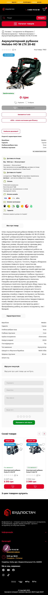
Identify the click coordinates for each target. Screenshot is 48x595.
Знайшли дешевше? (10, 131)
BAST (42, 592)
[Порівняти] (21, 448)
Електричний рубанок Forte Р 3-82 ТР (34, 471)
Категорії (6, 541)
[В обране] (21, 444)
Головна (8, 31)
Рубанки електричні (26, 34)
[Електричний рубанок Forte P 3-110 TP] (13, 449)
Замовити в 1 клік (24, 114)
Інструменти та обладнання (23, 31)
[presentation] (39, 434)
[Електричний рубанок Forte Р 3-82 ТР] (35, 449)
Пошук (41, 18)
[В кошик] (13, 486)
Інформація (7, 532)
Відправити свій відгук (24, 422)
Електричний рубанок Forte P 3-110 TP (12, 471)
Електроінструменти (9, 34)
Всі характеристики (39, 151)
